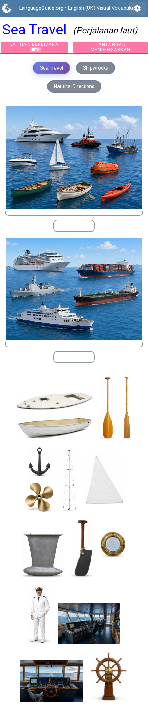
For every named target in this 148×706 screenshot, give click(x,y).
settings (137, 8)
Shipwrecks (95, 68)
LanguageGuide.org (41, 8)
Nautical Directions (74, 86)
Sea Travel (51, 68)
